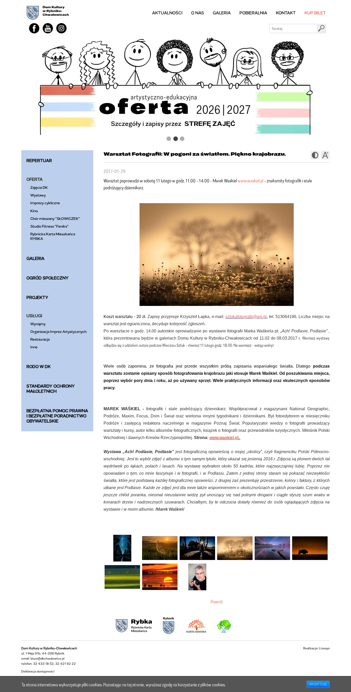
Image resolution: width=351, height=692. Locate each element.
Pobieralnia (253, 12)
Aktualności (167, 12)
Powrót (217, 601)
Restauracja (40, 339)
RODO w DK (38, 366)
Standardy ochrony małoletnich (50, 389)
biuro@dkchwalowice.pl (47, 658)
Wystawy (38, 195)
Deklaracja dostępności (37, 671)
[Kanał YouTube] (48, 28)
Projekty (37, 297)
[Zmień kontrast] (315, 155)
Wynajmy (37, 324)
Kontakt (286, 12)
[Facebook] (34, 28)
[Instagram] (61, 28)
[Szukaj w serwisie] (321, 28)
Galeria (222, 12)
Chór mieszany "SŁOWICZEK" (55, 218)
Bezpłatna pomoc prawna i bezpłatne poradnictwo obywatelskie (57, 415)
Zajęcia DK (39, 187)
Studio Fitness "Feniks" (49, 226)
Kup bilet (315, 12)
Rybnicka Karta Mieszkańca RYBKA (52, 236)
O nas (197, 12)
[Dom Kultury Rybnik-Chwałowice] (47, 13)
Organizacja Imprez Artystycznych (58, 331)
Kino (34, 211)
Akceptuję (318, 684)
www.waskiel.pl (250, 180)
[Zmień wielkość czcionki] (325, 155)
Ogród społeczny (47, 277)
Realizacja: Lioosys (316, 648)
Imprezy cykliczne (45, 203)
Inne (34, 347)
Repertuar (39, 160)
